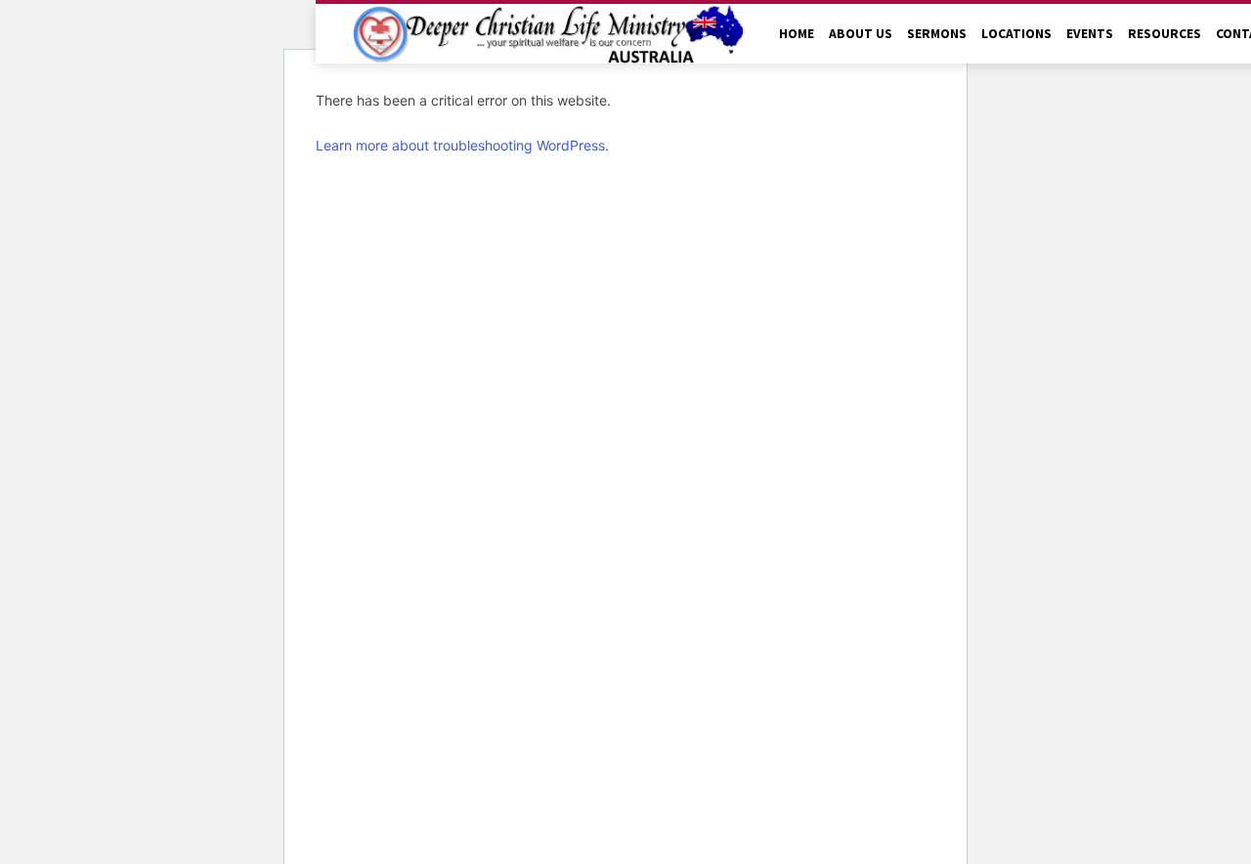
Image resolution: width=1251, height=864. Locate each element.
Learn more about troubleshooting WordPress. (462, 145)
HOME (796, 33)
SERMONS (937, 33)
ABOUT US (860, 33)
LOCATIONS (1016, 33)
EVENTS (1089, 33)
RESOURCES (1164, 33)
